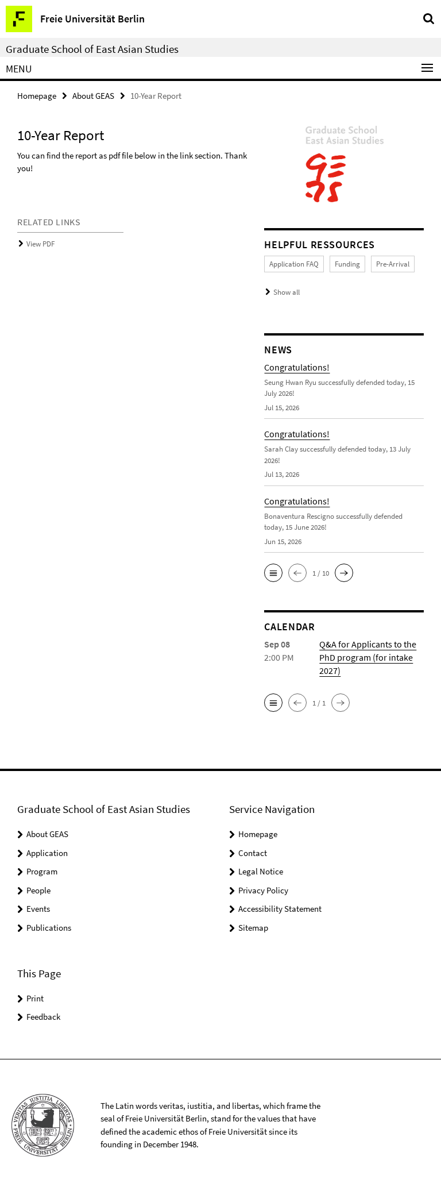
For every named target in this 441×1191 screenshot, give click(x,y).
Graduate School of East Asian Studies (92, 49)
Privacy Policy (263, 890)
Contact (252, 852)
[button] (273, 572)
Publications (48, 927)
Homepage (36, 95)
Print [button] (35, 998)
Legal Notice (260, 871)
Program (41, 871)
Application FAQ (294, 264)
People (38, 890)
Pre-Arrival (392, 264)
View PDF (40, 244)
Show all (286, 292)
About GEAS (93, 95)
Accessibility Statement (280, 908)
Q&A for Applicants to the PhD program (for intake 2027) (367, 657)
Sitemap (253, 927)
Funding (347, 264)
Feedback (43, 1016)
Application (47, 852)
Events (38, 908)
